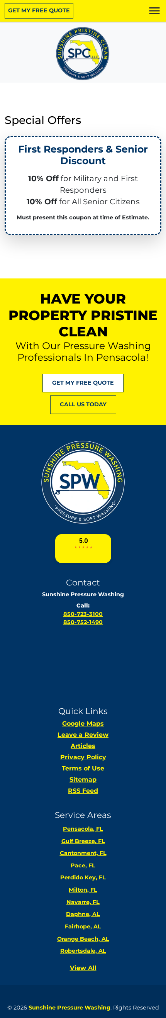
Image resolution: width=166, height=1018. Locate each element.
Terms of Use (83, 768)
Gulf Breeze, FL (83, 841)
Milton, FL (83, 889)
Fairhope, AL (83, 926)
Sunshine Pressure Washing (69, 1007)
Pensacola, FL (83, 828)
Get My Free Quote (39, 10)
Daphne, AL (83, 914)
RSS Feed (83, 790)
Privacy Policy (83, 757)
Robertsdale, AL (83, 950)
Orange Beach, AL (83, 938)
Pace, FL (83, 865)
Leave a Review (83, 734)
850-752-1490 (83, 622)
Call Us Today (83, 404)
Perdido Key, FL (83, 877)
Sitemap (83, 779)
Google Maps (83, 723)
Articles (83, 746)
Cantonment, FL (83, 853)
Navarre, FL (83, 902)
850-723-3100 (83, 614)
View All (83, 968)
